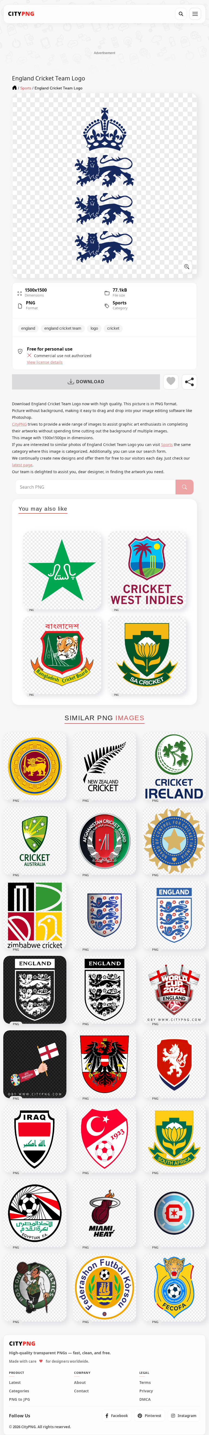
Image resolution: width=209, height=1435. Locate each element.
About (80, 1382)
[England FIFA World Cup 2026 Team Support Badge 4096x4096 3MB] (174, 990)
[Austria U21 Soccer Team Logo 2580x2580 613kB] (104, 1064)
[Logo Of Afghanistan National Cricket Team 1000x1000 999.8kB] (104, 841)
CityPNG (19, 424)
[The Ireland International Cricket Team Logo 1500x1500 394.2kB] (174, 766)
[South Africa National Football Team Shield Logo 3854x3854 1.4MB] (174, 1139)
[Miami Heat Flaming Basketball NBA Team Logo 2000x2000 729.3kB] (104, 1213)
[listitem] (116, 1416)
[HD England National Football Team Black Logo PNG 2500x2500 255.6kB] (104, 990)
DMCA (145, 1399)
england (28, 328)
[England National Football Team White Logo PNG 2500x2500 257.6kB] (34, 990)
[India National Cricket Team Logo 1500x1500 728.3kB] (174, 841)
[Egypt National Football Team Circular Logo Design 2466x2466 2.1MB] (34, 1213)
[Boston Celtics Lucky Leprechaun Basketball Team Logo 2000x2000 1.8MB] (34, 1288)
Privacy (146, 1391)
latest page (22, 464)
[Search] (181, 14)
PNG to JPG (19, 1399)
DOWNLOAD (90, 381)
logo (94, 328)
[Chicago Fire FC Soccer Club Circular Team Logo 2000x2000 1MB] (174, 1213)
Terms (145, 1382)
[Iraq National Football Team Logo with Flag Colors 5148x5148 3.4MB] (34, 1139)
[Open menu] (195, 14)
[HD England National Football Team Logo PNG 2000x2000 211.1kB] (174, 915)
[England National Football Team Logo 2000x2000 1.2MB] (104, 915)
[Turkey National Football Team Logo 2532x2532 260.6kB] (104, 1139)
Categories (19, 1391)
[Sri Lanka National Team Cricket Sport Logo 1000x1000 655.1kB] (34, 766)
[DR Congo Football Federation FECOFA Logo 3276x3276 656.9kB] (174, 1288)
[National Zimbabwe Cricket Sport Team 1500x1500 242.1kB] (34, 915)
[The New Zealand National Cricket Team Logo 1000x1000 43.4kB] (104, 766)
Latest (15, 1382)
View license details (45, 362)
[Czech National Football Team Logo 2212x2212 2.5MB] (174, 1064)
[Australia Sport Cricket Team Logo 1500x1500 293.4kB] (34, 841)
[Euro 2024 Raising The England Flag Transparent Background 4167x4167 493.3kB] (34, 1064)
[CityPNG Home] (21, 14)
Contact (81, 1391)
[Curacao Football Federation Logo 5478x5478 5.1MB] (104, 1288)
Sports (120, 303)
